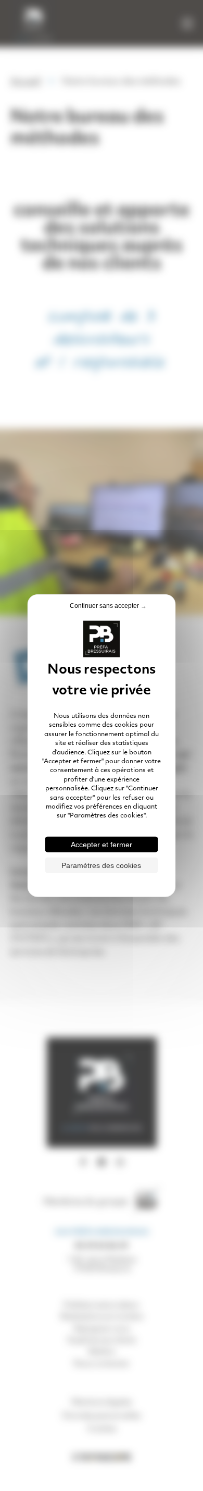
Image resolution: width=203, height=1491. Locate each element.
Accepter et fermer (101, 844)
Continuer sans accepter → (108, 605)
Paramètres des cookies (101, 865)
